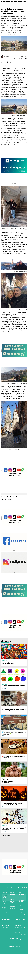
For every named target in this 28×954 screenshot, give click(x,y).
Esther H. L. (7, 56)
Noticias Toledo (4, 908)
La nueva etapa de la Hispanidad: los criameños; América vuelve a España (14, 662)
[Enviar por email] (2, 62)
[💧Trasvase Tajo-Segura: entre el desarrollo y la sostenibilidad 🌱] (14, 722)
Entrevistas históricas (22, 904)
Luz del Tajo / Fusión (13, 909)
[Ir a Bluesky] (16, 888)
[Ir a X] (14, 888)
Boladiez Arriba (12, 898)
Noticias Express (4, 897)
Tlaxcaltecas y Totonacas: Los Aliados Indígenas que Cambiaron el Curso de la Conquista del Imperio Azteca (14, 828)
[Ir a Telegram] (12, 888)
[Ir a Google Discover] (24, 888)
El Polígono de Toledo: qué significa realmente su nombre (13, 686)
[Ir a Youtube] (22, 888)
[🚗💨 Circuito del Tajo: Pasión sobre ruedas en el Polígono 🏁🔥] (14, 746)
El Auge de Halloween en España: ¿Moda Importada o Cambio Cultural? (12, 804)
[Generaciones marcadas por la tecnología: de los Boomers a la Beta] (14, 698)
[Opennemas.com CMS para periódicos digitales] (14, 946)
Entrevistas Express (22, 901)
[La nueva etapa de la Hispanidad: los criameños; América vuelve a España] (14, 651)
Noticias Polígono (4, 901)
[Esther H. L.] (2, 56)
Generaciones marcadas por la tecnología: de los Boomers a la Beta (14, 709)
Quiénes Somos (18, 922)
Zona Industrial (13, 906)
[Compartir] (5, 62)
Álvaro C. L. (4, 735)
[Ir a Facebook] (8, 888)
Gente (20, 907)
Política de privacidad (20, 927)
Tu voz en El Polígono (20, 934)
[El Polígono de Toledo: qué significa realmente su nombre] (14, 675)
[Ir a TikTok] (10, 888)
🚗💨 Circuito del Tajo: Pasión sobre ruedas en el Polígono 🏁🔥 (13, 757)
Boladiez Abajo (12, 902)
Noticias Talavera (4, 904)
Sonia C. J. (4, 664)
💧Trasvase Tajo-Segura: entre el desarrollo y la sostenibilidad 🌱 (14, 733)
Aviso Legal (18, 925)
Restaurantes (5, 925)
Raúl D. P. (4, 831)
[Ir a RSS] (26, 888)
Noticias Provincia (4, 911)
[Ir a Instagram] (18, 888)
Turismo (3, 494)
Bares (3, 922)
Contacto (17, 932)
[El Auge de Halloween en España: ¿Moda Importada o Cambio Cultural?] (14, 793)
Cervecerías (5, 927)
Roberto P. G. (4, 806)
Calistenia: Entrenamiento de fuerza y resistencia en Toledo (11, 780)
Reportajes (3, 6)
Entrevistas (22, 897)
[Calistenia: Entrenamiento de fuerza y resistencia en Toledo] (14, 769)
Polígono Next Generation (22, 913)
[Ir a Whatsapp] (20, 888)
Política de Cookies (20, 929)
